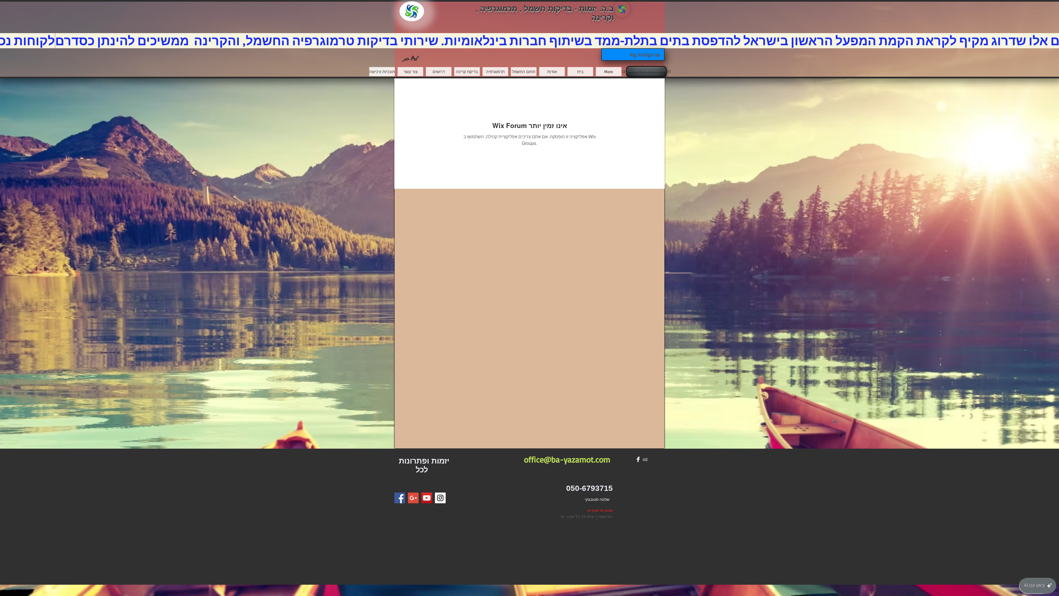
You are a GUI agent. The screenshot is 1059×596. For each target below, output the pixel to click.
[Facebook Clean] (638, 459)
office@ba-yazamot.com (567, 459)
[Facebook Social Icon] (399, 498)
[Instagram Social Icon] (440, 498)
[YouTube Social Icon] (426, 498)
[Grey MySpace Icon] (645, 459)
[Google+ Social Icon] (413, 498)
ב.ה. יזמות (596, 8)
